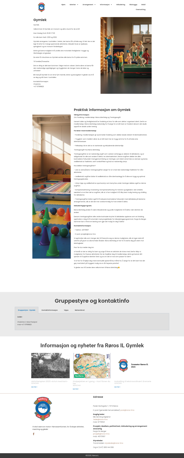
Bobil (143, 5)
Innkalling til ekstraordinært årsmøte (132, 381)
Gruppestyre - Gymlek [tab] (26, 310)
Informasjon (105, 5)
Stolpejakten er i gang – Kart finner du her (91, 382)
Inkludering (120, 5)
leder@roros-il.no (100, 419)
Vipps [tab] (66, 310)
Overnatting (140, 9)
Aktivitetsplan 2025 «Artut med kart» (49, 381)
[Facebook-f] (33, 434)
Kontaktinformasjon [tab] (50, 310)
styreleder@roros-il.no (114, 443)
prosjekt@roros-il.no (101, 434)
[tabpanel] (92, 322)
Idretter (73, 5)
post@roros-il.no (127, 410)
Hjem (63, 5)
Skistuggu (133, 5)
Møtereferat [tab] (80, 310)
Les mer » (34, 387)
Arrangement (88, 5)
